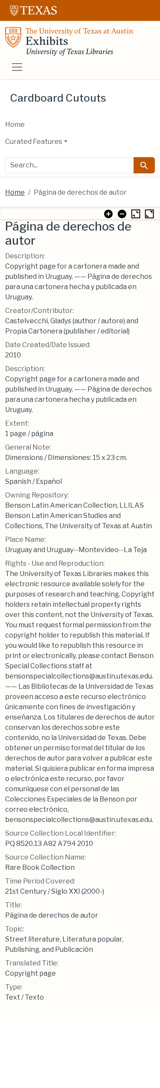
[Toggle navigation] (17, 67)
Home (15, 124)
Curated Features (33, 141)
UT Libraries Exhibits (69, 41)
